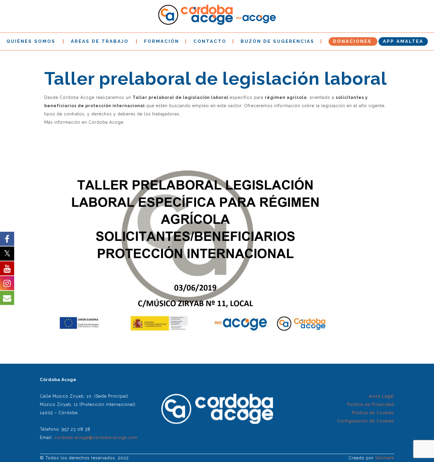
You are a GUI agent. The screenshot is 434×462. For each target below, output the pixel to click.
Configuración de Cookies (365, 421)
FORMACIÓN (161, 41)
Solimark (384, 458)
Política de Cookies (373, 412)
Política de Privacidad (370, 404)
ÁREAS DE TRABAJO (100, 41)
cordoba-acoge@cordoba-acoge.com (96, 437)
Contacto (209, 41)
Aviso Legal (381, 396)
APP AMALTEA (403, 41)
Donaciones (352, 41)
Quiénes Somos (31, 41)
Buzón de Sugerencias (277, 41)
